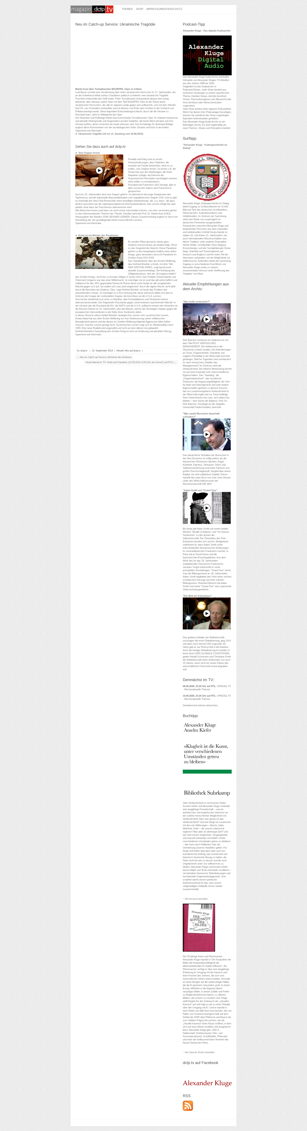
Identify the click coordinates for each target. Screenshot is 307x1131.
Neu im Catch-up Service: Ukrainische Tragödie (115, 24)
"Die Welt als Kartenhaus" (197, 595)
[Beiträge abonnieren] (188, 1102)
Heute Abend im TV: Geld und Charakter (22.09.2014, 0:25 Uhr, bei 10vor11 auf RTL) (131, 362)
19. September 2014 (102, 350)
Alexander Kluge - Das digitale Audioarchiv (207, 30)
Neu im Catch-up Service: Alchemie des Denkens (104, 357)
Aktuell (119, 350)
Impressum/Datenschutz (164, 9)
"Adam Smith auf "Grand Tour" (200, 490)
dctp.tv (83, 350)
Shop (139, 9)
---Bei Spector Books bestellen (199, 1052)
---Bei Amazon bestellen (195, 898)
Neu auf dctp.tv (133, 350)
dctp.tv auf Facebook (200, 1062)
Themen (127, 9)
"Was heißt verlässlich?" (196, 301)
